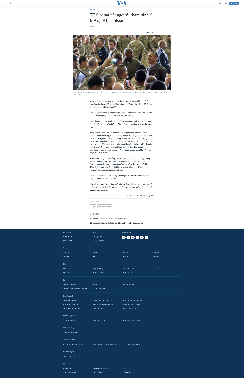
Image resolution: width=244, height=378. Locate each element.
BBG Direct (67, 368)
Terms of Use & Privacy (131, 320)
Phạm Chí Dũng (98, 272)
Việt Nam (66, 253)
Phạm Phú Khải (128, 268)
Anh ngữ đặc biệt (99, 308)
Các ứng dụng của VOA (131, 344)
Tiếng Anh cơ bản (69, 300)
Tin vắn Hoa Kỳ (128, 284)
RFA (124, 368)
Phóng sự (96, 284)
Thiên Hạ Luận (128, 272)
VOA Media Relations (101, 368)
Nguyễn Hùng (98, 268)
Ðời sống (126, 256)
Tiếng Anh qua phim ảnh (71, 308)
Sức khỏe (156, 256)
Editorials (126, 372)
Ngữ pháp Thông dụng (71, 304)
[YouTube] (226, 3)
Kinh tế (125, 253)
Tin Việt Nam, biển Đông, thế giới (75, 288)
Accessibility (97, 372)
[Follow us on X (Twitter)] (128, 237)
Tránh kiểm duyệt (69, 356)
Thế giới (66, 256)
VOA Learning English (131, 308)
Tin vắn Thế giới (99, 288)
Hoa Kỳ (92, 10)
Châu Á (95, 253)
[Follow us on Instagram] (137, 237)
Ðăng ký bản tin (68, 237)
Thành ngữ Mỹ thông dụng (132, 300)
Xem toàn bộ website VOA (72, 332)
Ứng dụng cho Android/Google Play (105, 344)
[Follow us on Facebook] (124, 237)
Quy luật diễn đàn (99, 320)
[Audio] (220, 3)
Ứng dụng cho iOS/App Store (73, 344)
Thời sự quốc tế (98, 241)
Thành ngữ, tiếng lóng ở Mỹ (103, 300)
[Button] (150, 32)
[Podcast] (142, 237)
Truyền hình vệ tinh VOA (72, 284)
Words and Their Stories (131, 304)
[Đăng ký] (146, 237)
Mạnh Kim (67, 268)
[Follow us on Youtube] (133, 237)
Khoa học (156, 253)
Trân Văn (156, 268)
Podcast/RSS (67, 241)
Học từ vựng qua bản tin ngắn (103, 304)
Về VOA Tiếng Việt (70, 320)
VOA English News (70, 372)
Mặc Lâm (66, 272)
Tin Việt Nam (97, 237)
